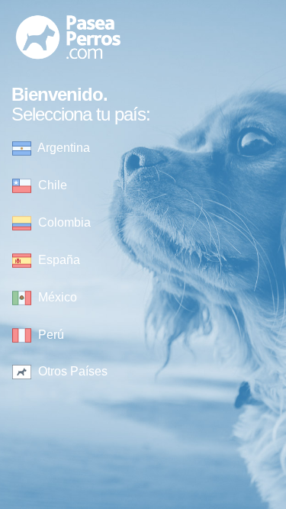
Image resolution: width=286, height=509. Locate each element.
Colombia (63, 222)
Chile (51, 185)
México (56, 297)
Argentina (62, 147)
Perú (49, 334)
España (57, 259)
